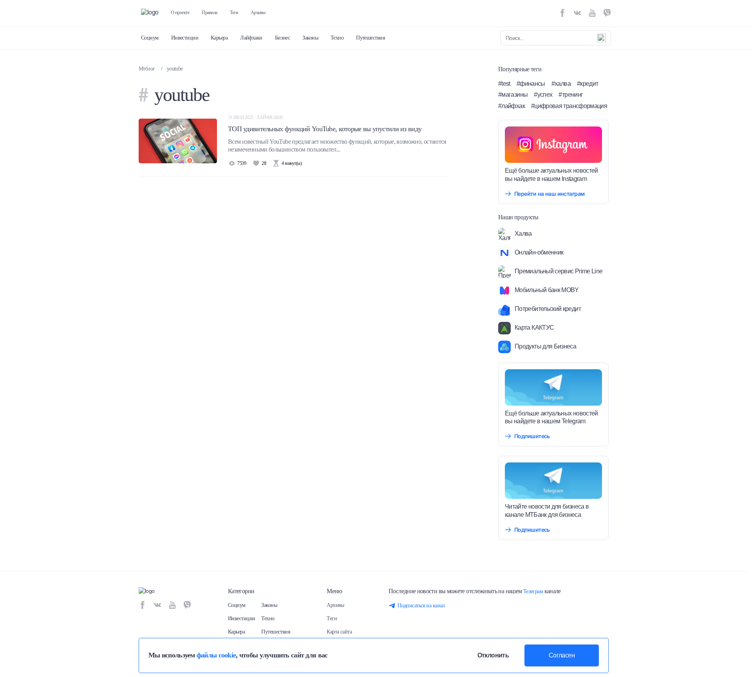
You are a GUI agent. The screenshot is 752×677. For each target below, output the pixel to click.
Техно (337, 38)
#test (504, 83)
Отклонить (493, 655)
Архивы (258, 12)
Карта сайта (339, 632)
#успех (543, 94)
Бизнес (282, 38)
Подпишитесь (532, 436)
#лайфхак (511, 106)
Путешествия (370, 38)
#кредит (587, 83)
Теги (234, 12)
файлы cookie (216, 655)
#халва (561, 83)
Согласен (562, 655)
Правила (209, 12)
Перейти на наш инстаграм (549, 193)
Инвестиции (184, 38)
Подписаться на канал (421, 605)
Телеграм (533, 591)
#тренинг (571, 94)
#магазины (513, 94)
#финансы (531, 83)
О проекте (180, 12)
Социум (150, 38)
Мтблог (147, 69)
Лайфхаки (251, 38)
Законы (310, 38)
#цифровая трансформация (569, 106)
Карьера (219, 38)
